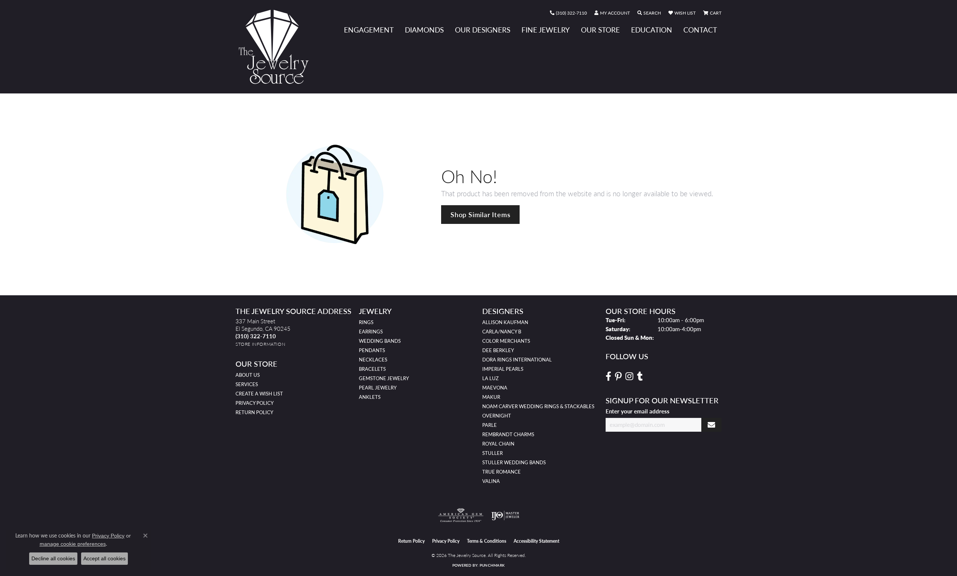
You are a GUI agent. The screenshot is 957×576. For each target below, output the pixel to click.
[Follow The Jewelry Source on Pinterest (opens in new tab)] (618, 376)
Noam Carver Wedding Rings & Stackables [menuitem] (538, 406)
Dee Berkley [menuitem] (498, 350)
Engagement (369, 30)
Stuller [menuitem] (492, 453)
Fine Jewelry (545, 30)
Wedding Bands (380, 341)
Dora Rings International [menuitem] (517, 359)
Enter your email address (638, 411)
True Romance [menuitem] (501, 471)
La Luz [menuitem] (490, 378)
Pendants (372, 350)
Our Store (600, 30)
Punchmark (492, 565)
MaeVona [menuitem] (494, 387)
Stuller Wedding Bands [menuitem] (514, 462)
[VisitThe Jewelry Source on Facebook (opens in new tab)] (608, 376)
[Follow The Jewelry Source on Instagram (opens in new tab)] (629, 376)
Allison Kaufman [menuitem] (505, 322)
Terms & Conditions (486, 541)
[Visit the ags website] (461, 515)
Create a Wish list (259, 393)
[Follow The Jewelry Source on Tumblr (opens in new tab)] (640, 376)
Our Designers (482, 30)
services (247, 384)
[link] (568, 13)
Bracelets (372, 369)
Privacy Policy (255, 403)
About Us (248, 375)
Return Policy (254, 412)
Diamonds (424, 30)
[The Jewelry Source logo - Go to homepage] (276, 46)
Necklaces (373, 359)
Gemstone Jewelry (384, 378)
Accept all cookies (104, 558)
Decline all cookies (53, 558)
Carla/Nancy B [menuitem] (501, 331)
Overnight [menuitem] (496, 415)
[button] (612, 13)
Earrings (371, 331)
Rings (366, 322)
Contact (700, 30)
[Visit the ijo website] (505, 515)
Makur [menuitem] (491, 397)
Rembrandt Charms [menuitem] (508, 434)
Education (651, 30)
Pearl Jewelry (378, 387)
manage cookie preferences (73, 544)
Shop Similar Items (480, 214)
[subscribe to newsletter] (711, 425)
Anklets (370, 397)
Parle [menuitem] (489, 425)
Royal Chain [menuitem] (498, 443)
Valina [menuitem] (491, 481)
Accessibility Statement (536, 541)
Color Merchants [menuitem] (506, 341)
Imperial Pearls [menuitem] (502, 369)
